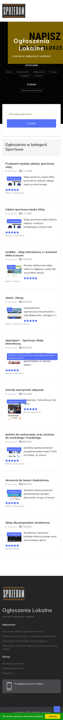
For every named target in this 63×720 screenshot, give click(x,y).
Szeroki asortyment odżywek (24, 390)
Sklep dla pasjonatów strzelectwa (27, 522)
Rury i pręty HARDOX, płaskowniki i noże (22, 631)
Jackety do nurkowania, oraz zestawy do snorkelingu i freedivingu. (29, 436)
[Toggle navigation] (56, 11)
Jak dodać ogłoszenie (13, 663)
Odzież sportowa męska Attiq (24, 209)
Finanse (53, 72)
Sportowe (12, 171)
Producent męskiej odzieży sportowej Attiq (29, 165)
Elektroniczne (39, 72)
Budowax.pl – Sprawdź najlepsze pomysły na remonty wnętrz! (29, 647)
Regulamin (7, 673)
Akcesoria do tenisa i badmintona (27, 480)
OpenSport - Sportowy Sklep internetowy (24, 342)
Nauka (9, 72)
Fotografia (25, 75)
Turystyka (38, 75)
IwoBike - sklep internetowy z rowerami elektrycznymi (31, 253)
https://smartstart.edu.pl (31, 90)
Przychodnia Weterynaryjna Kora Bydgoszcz (24, 641)
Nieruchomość (23, 72)
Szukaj (31, 123)
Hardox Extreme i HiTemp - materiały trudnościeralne (29, 636)
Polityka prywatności (12, 668)
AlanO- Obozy (14, 298)
